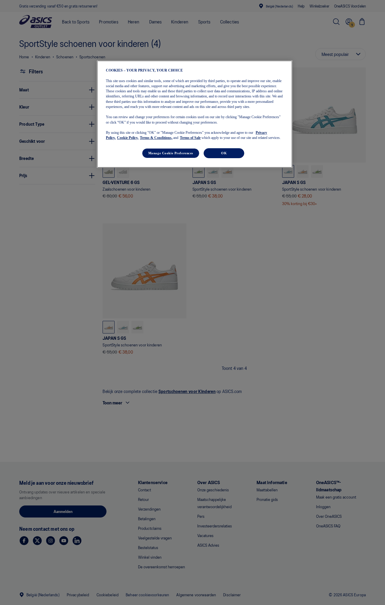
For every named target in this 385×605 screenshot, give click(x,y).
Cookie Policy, (127, 138)
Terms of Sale (190, 138)
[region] (194, 113)
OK (224, 153)
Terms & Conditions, (156, 138)
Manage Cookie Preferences (170, 153)
